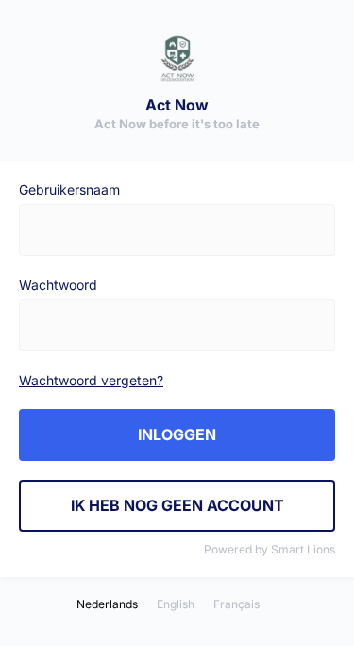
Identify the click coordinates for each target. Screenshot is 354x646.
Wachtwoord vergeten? (91, 380)
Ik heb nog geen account (177, 505)
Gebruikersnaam (69, 189)
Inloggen (177, 434)
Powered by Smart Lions (269, 549)
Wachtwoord (58, 285)
